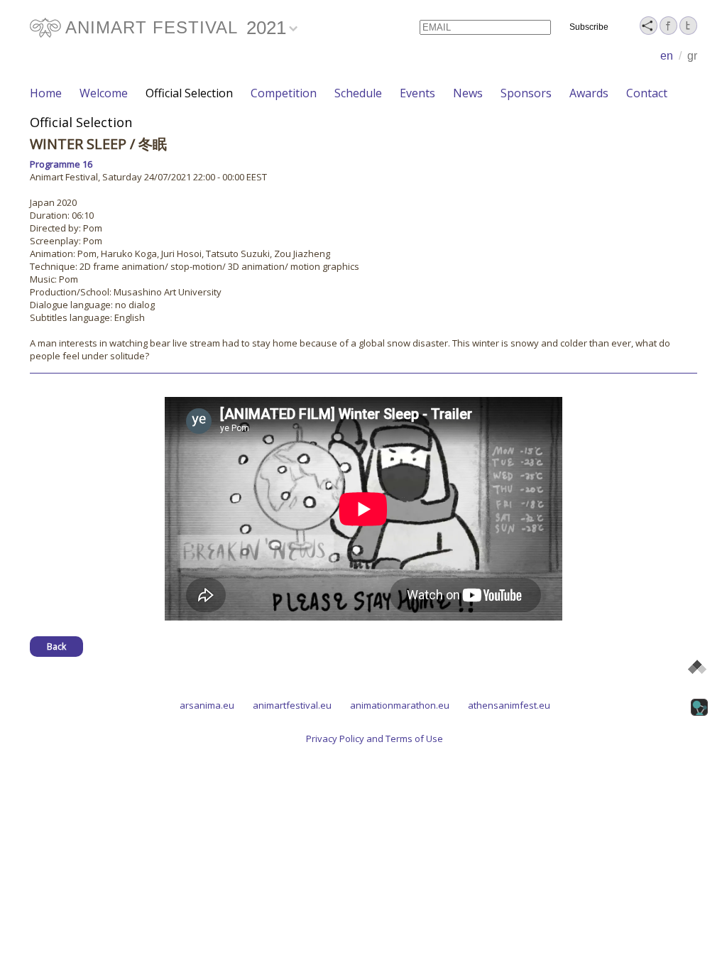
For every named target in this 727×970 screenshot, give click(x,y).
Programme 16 (61, 164)
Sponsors (526, 93)
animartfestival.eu (292, 705)
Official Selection (189, 93)
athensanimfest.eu (509, 705)
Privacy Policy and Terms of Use (374, 738)
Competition (284, 93)
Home (46, 93)
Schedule (358, 93)
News (468, 93)
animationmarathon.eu (399, 705)
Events (417, 93)
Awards (588, 93)
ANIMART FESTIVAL (151, 27)
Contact (646, 93)
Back (56, 647)
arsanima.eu (207, 705)
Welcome (104, 93)
